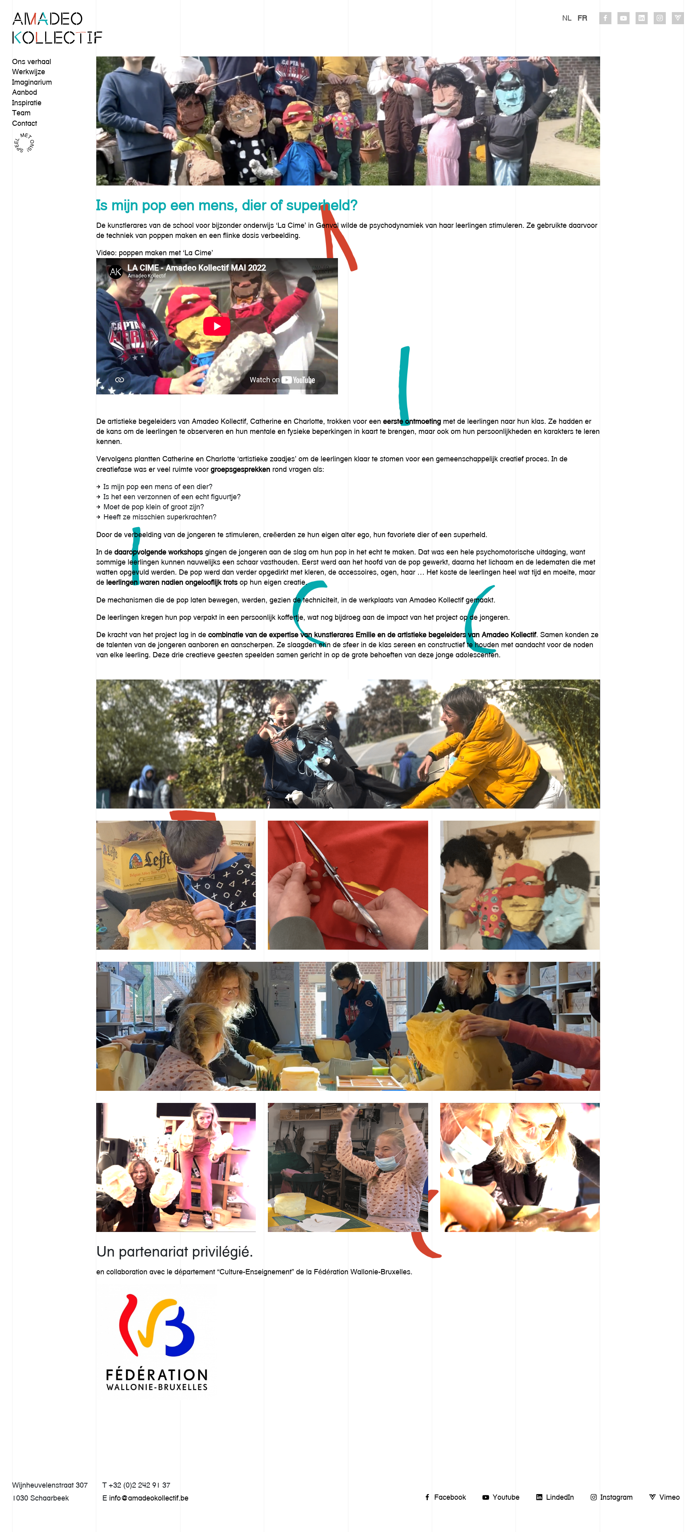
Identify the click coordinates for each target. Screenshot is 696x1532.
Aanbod (24, 92)
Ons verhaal (31, 61)
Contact (24, 123)
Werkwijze (28, 71)
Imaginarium (32, 82)
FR (582, 18)
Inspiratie (26, 102)
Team (21, 112)
